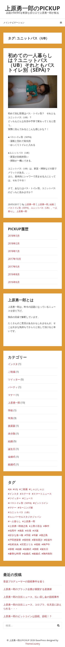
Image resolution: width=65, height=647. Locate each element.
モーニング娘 (26, 507)
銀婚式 (11, 464)
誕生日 (11, 449)
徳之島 (44, 535)
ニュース (28, 498)
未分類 (11, 433)
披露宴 (11, 425)
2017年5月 (14, 266)
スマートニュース (42, 493)
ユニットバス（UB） (41, 207)
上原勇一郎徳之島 (19, 525)
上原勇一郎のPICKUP (32, 8)
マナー (11, 395)
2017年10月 (14, 259)
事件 (47, 525)
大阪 (36, 530)
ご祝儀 (11, 371)
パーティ (13, 387)
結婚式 (27, 549)
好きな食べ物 (16, 535)
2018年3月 (14, 235)
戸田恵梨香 (15, 539)
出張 (29, 530)
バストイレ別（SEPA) (18, 207)
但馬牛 (13, 530)
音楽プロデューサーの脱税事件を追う (23, 581)
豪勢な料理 (15, 553)
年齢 (35, 535)
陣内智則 (47, 553)
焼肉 (38, 544)
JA (10, 489)
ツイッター (14, 379)
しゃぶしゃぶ (37, 489)
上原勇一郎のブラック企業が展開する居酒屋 (27, 589)
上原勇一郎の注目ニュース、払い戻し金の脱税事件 (31, 597)
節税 (12, 549)
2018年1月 (14, 251)
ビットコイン (41, 502)
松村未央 (14, 544)
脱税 (36, 549)
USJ (16, 489)
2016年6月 (14, 282)
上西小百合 (36, 525)
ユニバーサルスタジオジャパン (25, 516)
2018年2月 (14, 243)
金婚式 (11, 456)
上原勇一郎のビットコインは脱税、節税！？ (27, 616)
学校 (10, 410)
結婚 (52, 204)
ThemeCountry (32, 643)
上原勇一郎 (30, 204)
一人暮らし (15, 521)
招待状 (27, 539)
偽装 (21, 530)
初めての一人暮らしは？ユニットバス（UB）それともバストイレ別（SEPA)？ (31, 62)
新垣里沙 (37, 539)
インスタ (13, 364)
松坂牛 (48, 539)
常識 (10, 418)
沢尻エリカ (27, 544)
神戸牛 (46, 544)
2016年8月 (14, 274)
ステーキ (26, 493)
